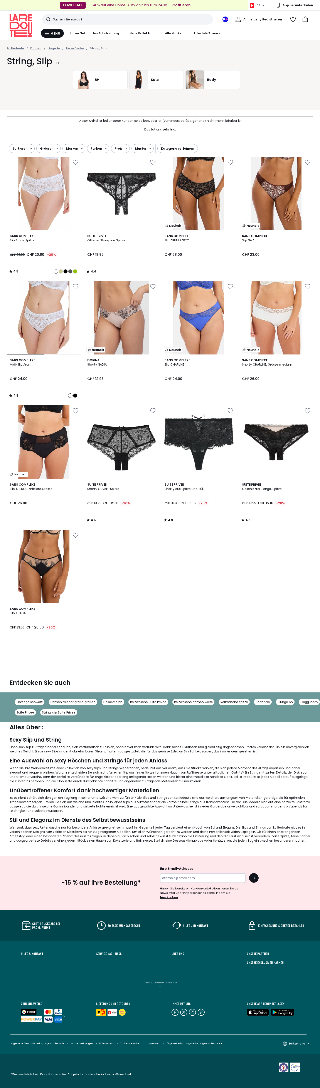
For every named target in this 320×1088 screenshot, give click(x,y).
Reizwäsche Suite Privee (148, 702)
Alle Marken (174, 33)
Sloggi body (309, 702)
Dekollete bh (112, 702)
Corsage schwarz (30, 702)
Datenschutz (106, 1043)
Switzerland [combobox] (296, 1043)
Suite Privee (25, 712)
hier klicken (169, 897)
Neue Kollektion (142, 33)
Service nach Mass (108, 954)
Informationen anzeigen (160, 982)
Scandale (263, 702)
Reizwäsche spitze (234, 702)
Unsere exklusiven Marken (265, 962)
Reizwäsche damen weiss (193, 702)
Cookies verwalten (130, 1043)
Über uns (178, 954)
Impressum (153, 1043)
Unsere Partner (258, 954)
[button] (305, 19)
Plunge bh (285, 702)
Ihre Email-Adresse (177, 868)
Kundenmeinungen (82, 1043)
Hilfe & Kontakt (32, 954)
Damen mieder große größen (73, 702)
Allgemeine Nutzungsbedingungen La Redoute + (194, 1043)
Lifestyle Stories (207, 33)
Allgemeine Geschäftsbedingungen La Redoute (37, 1043)
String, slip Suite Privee (59, 712)
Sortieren (19, 148)
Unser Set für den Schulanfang (94, 33)
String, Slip (98, 48)
